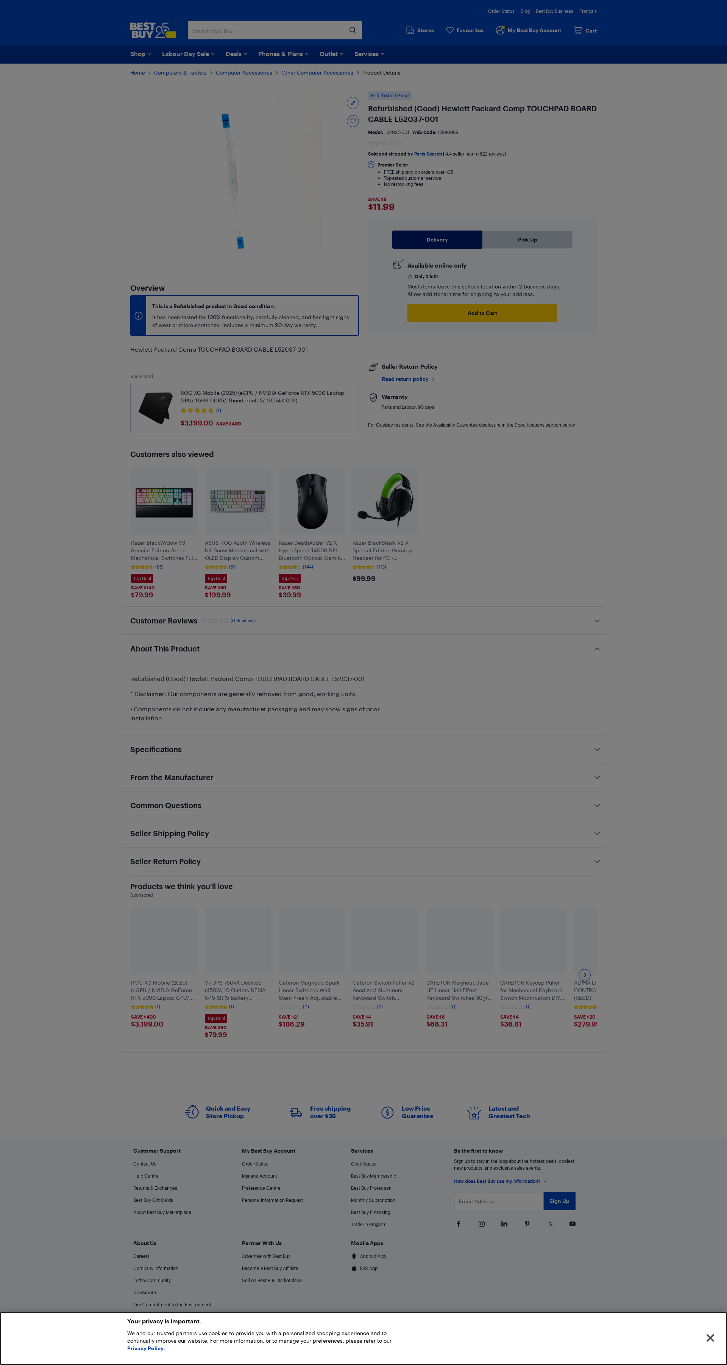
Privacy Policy (145, 1348)
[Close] (710, 1338)
